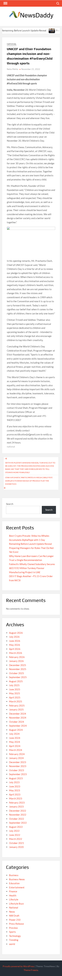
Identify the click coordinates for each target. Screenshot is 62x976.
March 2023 (15, 798)
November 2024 (17, 717)
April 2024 (14, 746)
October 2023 (16, 770)
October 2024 (16, 721)
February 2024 (17, 754)
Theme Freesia (31, 970)
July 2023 (14, 782)
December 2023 (17, 762)
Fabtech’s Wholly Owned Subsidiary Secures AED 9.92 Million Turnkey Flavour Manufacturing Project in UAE (32, 568)
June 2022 (14, 834)
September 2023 (18, 774)
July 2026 (14, 636)
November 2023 (17, 766)
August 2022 (16, 826)
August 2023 (16, 778)
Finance (13, 891)
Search (9, 503)
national (11, 446)
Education (14, 883)
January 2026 (16, 661)
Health (12, 895)
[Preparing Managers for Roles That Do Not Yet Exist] (46, 30)
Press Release (16, 923)
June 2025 (14, 689)
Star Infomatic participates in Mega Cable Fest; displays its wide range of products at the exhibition (29, 480)
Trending (13, 939)
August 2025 (16, 681)
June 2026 (14, 640)
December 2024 (17, 713)
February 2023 (17, 802)
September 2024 (18, 725)
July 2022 (14, 830)
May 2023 (14, 790)
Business (13, 875)
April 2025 (14, 697)
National (11, 44)
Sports (12, 931)
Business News (17, 879)
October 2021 (16, 843)
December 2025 (17, 665)
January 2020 (16, 847)
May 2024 (14, 741)
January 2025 (16, 709)
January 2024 (16, 758)
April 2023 (14, 794)
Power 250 (15, 919)
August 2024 (16, 729)
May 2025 (14, 693)
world (12, 944)
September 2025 (18, 677)
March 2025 (15, 701)
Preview (13, 927)
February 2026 (17, 657)
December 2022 (17, 810)
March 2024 (15, 749)
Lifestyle (13, 899)
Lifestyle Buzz (16, 903)
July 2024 (14, 733)
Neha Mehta (12, 69)
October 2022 (16, 818)
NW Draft (14, 915)
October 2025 (16, 673)
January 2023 (16, 806)
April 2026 (14, 648)
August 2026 (16, 632)
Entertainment (16, 887)
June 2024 (14, 737)
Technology (15, 935)
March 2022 (15, 838)
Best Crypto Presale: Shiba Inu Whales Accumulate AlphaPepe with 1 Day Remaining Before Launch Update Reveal (30, 539)
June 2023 (14, 786)
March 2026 (15, 652)
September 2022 (18, 822)
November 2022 (17, 814)
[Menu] (5, 3)
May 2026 (14, 644)
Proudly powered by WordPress (18, 966)
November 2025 (17, 669)
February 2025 (17, 705)
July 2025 (14, 685)
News (12, 911)
